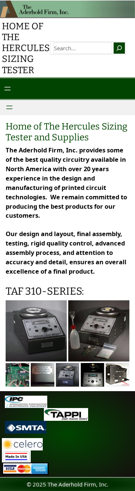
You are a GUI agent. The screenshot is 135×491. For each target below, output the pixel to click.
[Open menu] (7, 88)
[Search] (119, 48)
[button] (36, 330)
